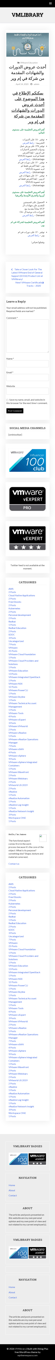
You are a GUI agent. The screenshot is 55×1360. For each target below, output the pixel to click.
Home (12, 1185)
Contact (13, 1195)
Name (10, 358)
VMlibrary (27, 14)
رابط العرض (28, 142)
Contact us (14, 863)
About (12, 1190)
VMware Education (29, 62)
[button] (51, 3)
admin (36, 84)
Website (10, 386)
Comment (12, 317)
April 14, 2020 (22, 84)
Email (9, 372)
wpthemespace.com (27, 1355)
